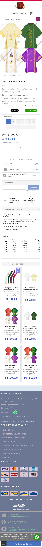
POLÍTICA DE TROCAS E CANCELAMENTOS (17, 446)
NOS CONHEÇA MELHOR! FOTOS (14, 434)
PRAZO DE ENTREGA (9, 442)
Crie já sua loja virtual (21, 509)
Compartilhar (32, 110)
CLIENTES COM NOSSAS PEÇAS (13, 438)
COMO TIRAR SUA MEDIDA (11, 453)
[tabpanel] (21, 48)
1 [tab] (39, 70)
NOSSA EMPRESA (8, 430)
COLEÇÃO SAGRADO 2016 (11, 75)
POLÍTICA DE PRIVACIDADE (12, 449)
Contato (5, 457)
